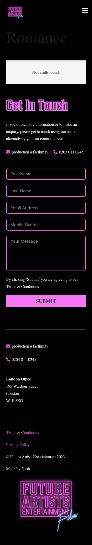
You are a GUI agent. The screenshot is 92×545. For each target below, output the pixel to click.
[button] (84, 10)
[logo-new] (15, 13)
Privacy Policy (18, 444)
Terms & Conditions (22, 432)
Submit (46, 301)
